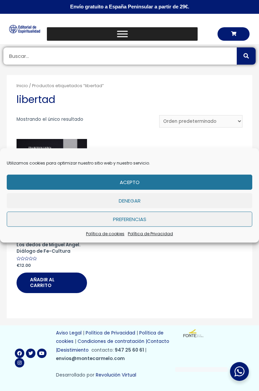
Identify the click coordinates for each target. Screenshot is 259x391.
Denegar (130, 200)
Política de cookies (105, 234)
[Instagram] (19, 362)
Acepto (130, 181)
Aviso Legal (69, 333)
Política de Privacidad (150, 234)
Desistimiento (74, 350)
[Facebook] (19, 353)
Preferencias (129, 218)
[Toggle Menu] (122, 34)
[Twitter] (30, 353)
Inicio (22, 85)
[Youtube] (42, 353)
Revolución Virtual (116, 375)
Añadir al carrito (42, 283)
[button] (234, 34)
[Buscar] (246, 56)
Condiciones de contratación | (112, 341)
